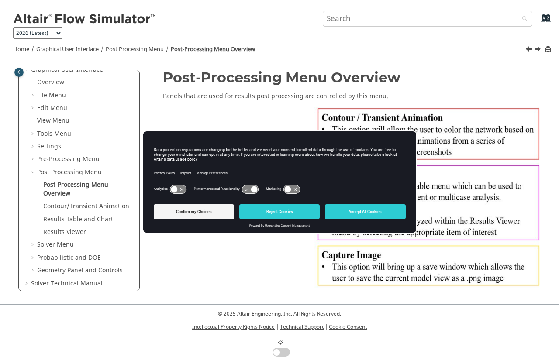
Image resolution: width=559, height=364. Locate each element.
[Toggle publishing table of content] (19, 72)
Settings (49, 146)
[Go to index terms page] (536, 22)
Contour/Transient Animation (86, 206)
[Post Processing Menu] (529, 50)
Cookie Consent (348, 327)
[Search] (523, 19)
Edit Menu (52, 108)
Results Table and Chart (78, 219)
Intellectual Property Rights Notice (233, 327)
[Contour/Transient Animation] (538, 50)
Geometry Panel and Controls (80, 270)
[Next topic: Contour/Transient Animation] (538, 50)
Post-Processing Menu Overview (213, 49)
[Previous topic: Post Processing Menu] (529, 50)
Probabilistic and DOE (69, 257)
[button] (33, 82)
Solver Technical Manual (67, 283)
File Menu (51, 95)
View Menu (53, 120)
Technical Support (302, 327)
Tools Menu (54, 133)
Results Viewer (64, 232)
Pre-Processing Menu (68, 159)
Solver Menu (55, 244)
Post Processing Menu (135, 49)
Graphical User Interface (67, 49)
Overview (50, 82)
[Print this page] (548, 49)
